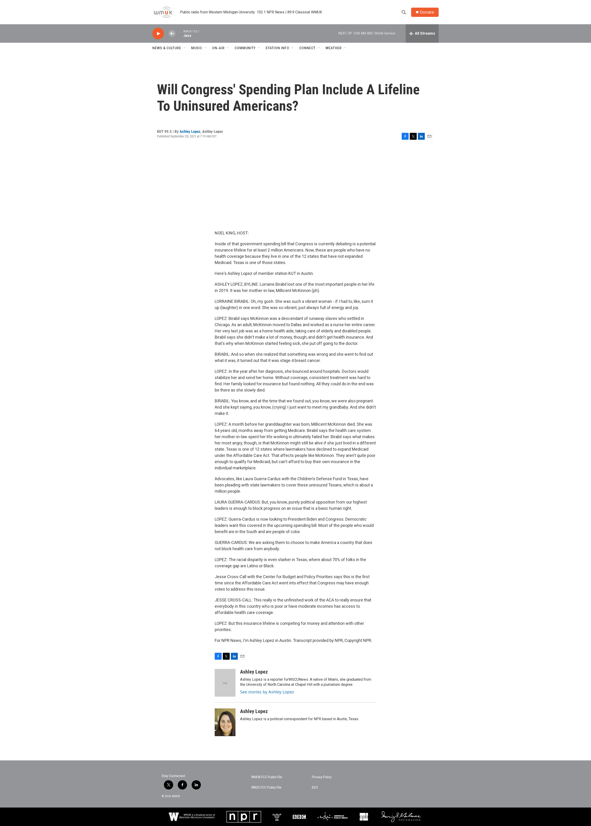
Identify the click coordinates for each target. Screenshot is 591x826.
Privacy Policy (322, 777)
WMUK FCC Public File (266, 777)
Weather (334, 48)
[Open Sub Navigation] (185, 48)
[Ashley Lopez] (225, 683)
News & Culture (166, 48)
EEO (315, 787)
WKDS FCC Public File (266, 787)
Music (196, 48)
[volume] (172, 33)
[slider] (179, 33)
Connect (307, 48)
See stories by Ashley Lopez (267, 692)
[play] (158, 33)
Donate (427, 12)
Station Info (277, 48)
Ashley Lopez (190, 131)
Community (245, 48)
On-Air (218, 48)
